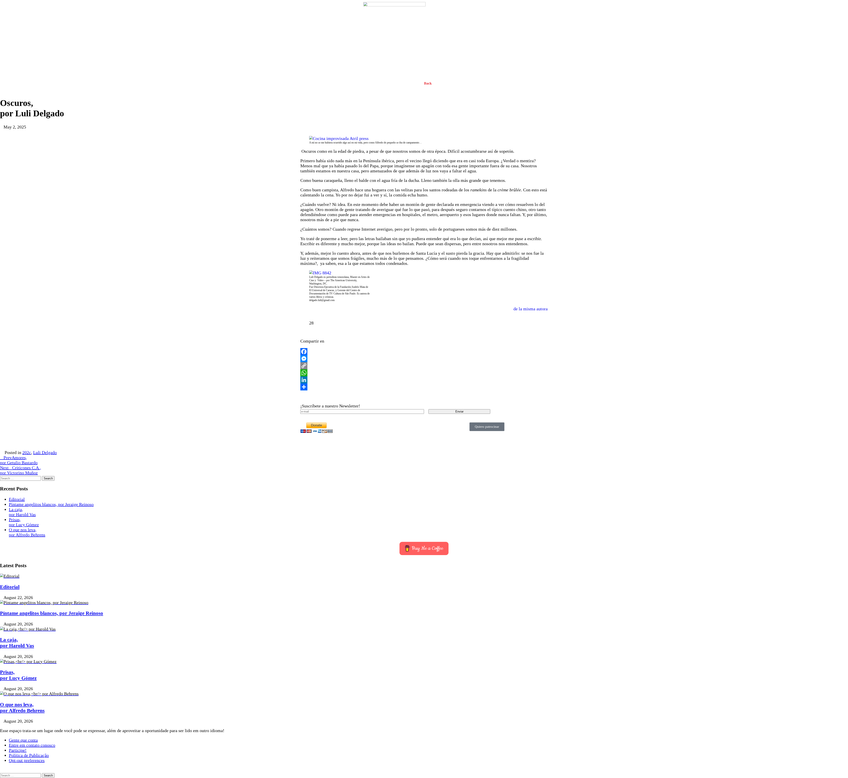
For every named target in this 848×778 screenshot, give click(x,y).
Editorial (17, 499)
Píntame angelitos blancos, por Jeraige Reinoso (51, 504)
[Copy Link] (424, 365)
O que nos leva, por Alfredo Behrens (27, 532)
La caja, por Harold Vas (22, 512)
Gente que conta (23, 740)
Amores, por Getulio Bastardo (19, 460)
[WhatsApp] (424, 372)
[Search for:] (21, 477)
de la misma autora (530, 308)
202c (26, 452)
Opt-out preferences (27, 760)
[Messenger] (424, 358)
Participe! (17, 750)
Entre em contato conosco (32, 745)
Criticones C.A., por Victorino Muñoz (20, 470)
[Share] (424, 386)
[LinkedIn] (424, 379)
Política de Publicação (29, 755)
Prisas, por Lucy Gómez (24, 522)
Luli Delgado (45, 452)
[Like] (304, 322)
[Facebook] (424, 351)
